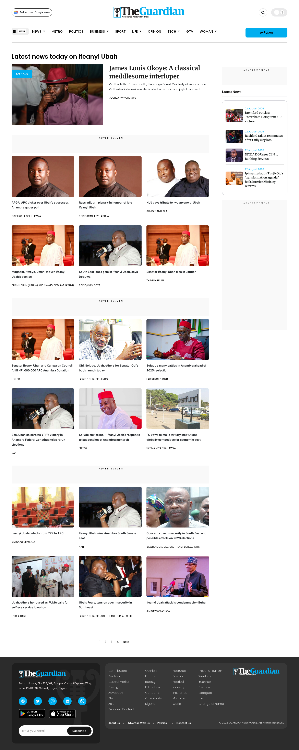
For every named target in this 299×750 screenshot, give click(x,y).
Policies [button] (162, 723)
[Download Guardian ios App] (62, 714)
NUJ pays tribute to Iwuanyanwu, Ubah (173, 202)
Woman (207, 31)
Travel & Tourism (210, 671)
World (177, 704)
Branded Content (121, 709)
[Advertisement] (254, 266)
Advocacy (115, 693)
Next (126, 642)
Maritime (179, 698)
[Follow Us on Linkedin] (67, 701)
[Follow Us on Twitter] (38, 701)
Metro (57, 31)
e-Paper (266, 32)
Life (135, 31)
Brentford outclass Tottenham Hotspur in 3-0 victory (263, 117)
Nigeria (150, 704)
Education (152, 687)
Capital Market (118, 682)
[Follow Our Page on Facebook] (23, 701)
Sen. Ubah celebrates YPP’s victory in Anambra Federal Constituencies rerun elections (38, 439)
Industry (178, 687)
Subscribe (79, 731)
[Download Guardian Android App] (32, 714)
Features (179, 671)
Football (178, 682)
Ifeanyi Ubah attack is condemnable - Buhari (176, 602)
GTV (189, 31)
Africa (112, 698)
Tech (172, 31)
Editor (16, 379)
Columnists (153, 698)
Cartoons (152, 693)
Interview (205, 682)
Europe (150, 676)
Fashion (178, 676)
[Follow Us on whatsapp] (82, 701)
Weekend (205, 676)
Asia (111, 704)
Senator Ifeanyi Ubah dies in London (171, 271)
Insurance (180, 693)
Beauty (150, 682)
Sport (120, 31)
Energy (113, 687)
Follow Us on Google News (35, 12)
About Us (114, 723)
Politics (76, 31)
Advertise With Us (139, 723)
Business (98, 31)
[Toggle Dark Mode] (279, 12)
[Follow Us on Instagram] (52, 701)
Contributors (117, 671)
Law (201, 698)
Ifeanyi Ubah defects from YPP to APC (37, 533)
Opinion (154, 31)
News (37, 31)
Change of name (211, 704)
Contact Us (183, 723)
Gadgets (205, 693)
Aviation (114, 676)
